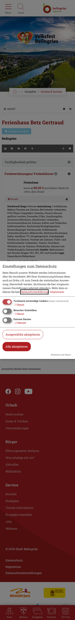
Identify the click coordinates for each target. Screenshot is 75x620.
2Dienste (19, 323)
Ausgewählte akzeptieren (22, 334)
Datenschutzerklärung (34, 292)
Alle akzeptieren (16, 347)
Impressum (57, 292)
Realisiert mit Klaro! (61, 354)
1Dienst (18, 304)
